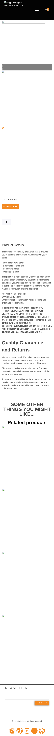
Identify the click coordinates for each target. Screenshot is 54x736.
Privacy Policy (27, 715)
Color (6, 194)
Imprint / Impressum (27, 709)
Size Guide (10, 206)
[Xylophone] (13, 10)
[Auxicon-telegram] (34, 731)
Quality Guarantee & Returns (27, 712)
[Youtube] (27, 731)
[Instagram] (12, 731)
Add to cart (27, 229)
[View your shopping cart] (46, 11)
